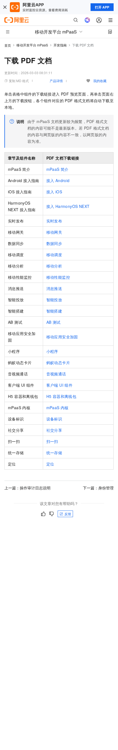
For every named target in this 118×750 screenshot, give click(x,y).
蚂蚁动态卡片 (58, 362)
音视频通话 (56, 374)
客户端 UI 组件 (59, 385)
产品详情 (56, 80)
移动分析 (54, 266)
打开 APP (102, 7)
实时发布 (54, 221)
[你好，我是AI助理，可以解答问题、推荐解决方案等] (87, 20)
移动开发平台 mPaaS (32, 45)
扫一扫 (52, 441)
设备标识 (54, 419)
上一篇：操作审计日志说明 (27, 487)
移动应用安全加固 (62, 336)
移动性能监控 (58, 277)
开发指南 (60, 45)
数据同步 (54, 243)
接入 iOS (54, 191)
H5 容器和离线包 (61, 396)
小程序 (52, 351)
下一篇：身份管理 (98, 487)
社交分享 (54, 430)
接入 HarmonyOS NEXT (68, 206)
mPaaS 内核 (57, 407)
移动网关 (54, 232)
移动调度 (54, 254)
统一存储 (54, 452)
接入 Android (58, 180)
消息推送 (54, 288)
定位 (50, 464)
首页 (7, 45)
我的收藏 (99, 80)
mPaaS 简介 (57, 169)
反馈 (67, 513)
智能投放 (54, 299)
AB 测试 (53, 322)
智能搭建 (54, 311)
